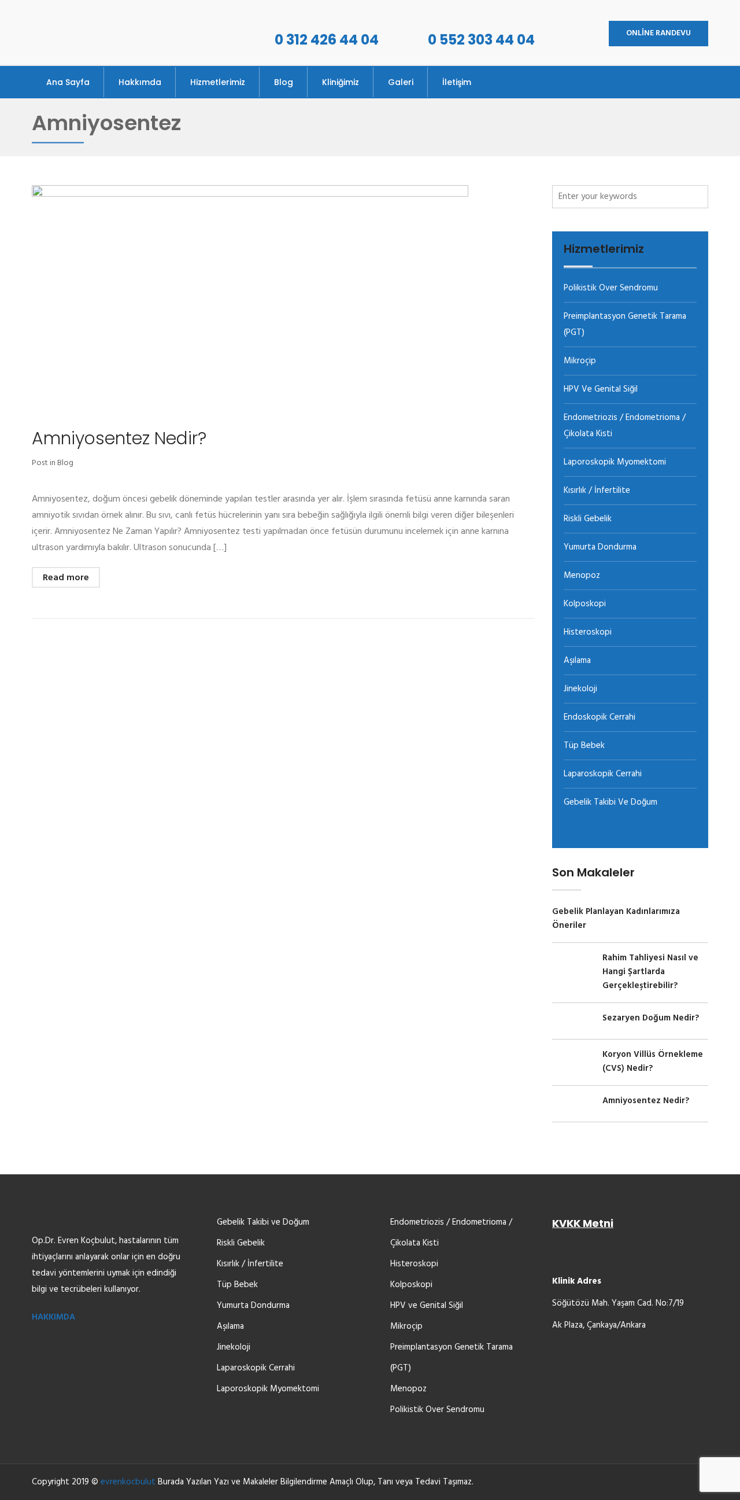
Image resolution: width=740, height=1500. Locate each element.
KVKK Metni (582, 1223)
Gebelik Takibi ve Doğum (610, 802)
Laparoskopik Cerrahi (603, 774)
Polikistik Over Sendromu (611, 288)
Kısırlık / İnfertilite (597, 490)
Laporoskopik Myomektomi (615, 462)
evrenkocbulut (128, 1482)
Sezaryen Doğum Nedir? (650, 1018)
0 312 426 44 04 (327, 39)
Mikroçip (580, 361)
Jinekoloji (580, 689)
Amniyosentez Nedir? (119, 438)
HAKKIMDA (53, 1317)
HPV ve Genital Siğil (601, 389)
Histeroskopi (588, 632)
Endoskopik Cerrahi (599, 717)
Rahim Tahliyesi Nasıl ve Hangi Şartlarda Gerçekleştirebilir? (650, 972)
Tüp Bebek (584, 746)
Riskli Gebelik (588, 519)
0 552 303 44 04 (481, 39)
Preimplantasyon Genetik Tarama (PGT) (451, 1357)
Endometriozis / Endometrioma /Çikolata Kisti (451, 1232)
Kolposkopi (585, 604)
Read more (66, 577)
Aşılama (577, 661)
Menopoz (582, 576)
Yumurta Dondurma (600, 547)
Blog (65, 463)
